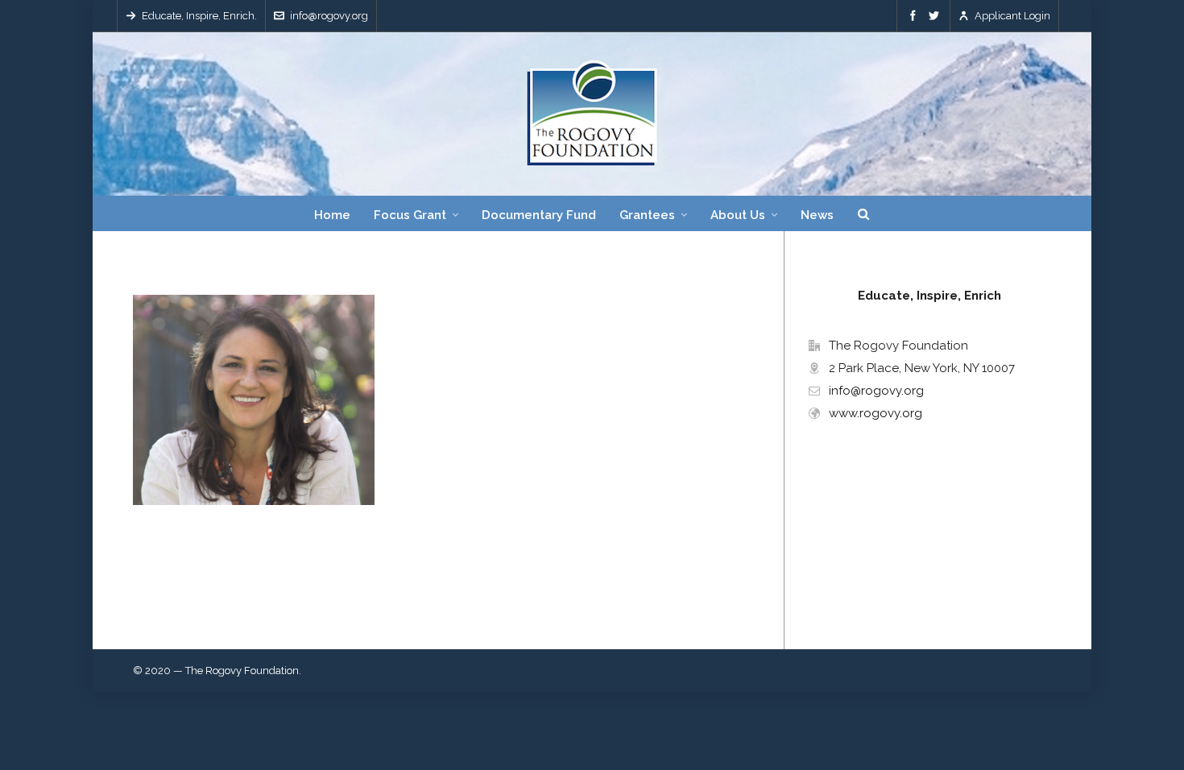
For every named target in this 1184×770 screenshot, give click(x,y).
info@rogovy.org (329, 16)
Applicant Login (1012, 16)
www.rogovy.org (875, 413)
